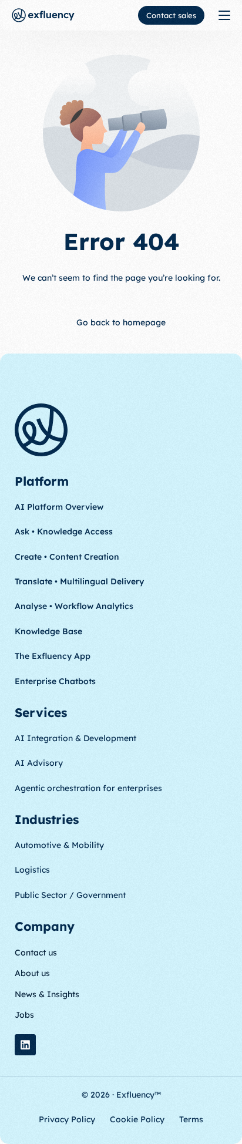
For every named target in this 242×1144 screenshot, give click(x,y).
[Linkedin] (25, 1044)
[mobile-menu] (223, 15)
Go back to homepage (121, 322)
